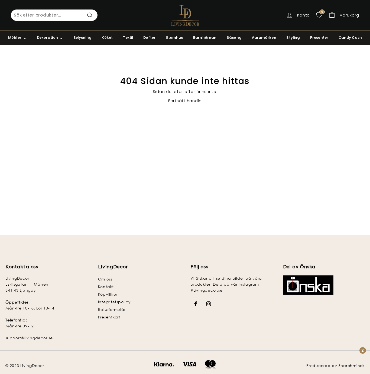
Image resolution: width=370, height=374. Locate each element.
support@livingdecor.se (29, 337)
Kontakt (106, 286)
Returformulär (112, 309)
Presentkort (109, 317)
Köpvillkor (108, 294)
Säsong (234, 37)
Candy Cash (350, 37)
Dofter (149, 37)
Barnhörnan (204, 37)
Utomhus (174, 37)
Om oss (105, 279)
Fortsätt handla (185, 101)
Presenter (319, 37)
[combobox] (54, 15)
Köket (107, 37)
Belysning (82, 37)
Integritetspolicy (114, 301)
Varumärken (264, 37)
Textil (128, 37)
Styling (293, 37)
